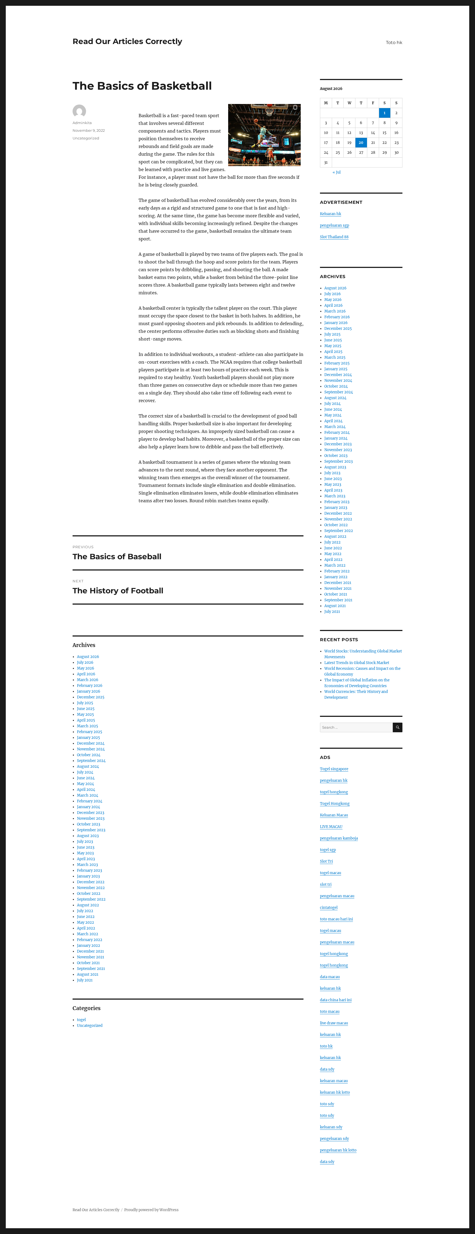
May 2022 (85, 922)
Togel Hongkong (335, 803)
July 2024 (85, 772)
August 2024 (88, 766)
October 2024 (88, 755)
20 (361, 142)
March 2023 (87, 864)
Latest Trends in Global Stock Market (356, 662)
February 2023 (89, 870)
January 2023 (88, 876)
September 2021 (91, 968)
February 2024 (89, 801)
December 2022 (90, 882)
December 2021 (90, 951)
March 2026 (87, 680)
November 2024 (91, 749)
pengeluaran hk (333, 780)
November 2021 (90, 957)
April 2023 (86, 859)
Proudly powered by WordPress (151, 1210)
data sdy (327, 1161)
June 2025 (86, 708)
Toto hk (394, 42)
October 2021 (88, 963)
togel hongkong (334, 792)
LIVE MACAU (331, 826)
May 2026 (85, 668)
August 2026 (88, 656)
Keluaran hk (330, 214)
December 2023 (90, 812)
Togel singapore (334, 769)
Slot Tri (326, 861)
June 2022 (86, 916)
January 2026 (88, 691)
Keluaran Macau (334, 815)
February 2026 (90, 685)
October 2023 (88, 824)
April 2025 (86, 720)
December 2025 (90, 697)
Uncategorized (86, 138)
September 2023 (91, 830)
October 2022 (88, 893)
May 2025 (85, 714)
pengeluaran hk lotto (338, 1150)
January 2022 (88, 945)
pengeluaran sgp (334, 225)
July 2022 (85, 911)
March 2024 (87, 795)
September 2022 (91, 899)
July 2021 (85, 980)
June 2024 (86, 778)
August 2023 (88, 835)
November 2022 (91, 887)
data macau (330, 977)
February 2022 (89, 939)
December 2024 (90, 743)
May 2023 (85, 853)
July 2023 (85, 841)
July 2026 (85, 662)
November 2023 (90, 818)
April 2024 (86, 789)
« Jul (337, 172)
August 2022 (88, 905)
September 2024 (91, 760)
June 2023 (85, 847)
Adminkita (82, 122)
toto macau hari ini (336, 919)
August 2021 (87, 974)
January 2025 (88, 737)
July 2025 (85, 703)
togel (81, 1020)
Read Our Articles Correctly (127, 41)
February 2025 (89, 732)
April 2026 (86, 674)
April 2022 (86, 928)
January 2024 (88, 807)
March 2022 (87, 934)
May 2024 (85, 783)
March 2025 (87, 726)
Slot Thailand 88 (334, 237)
